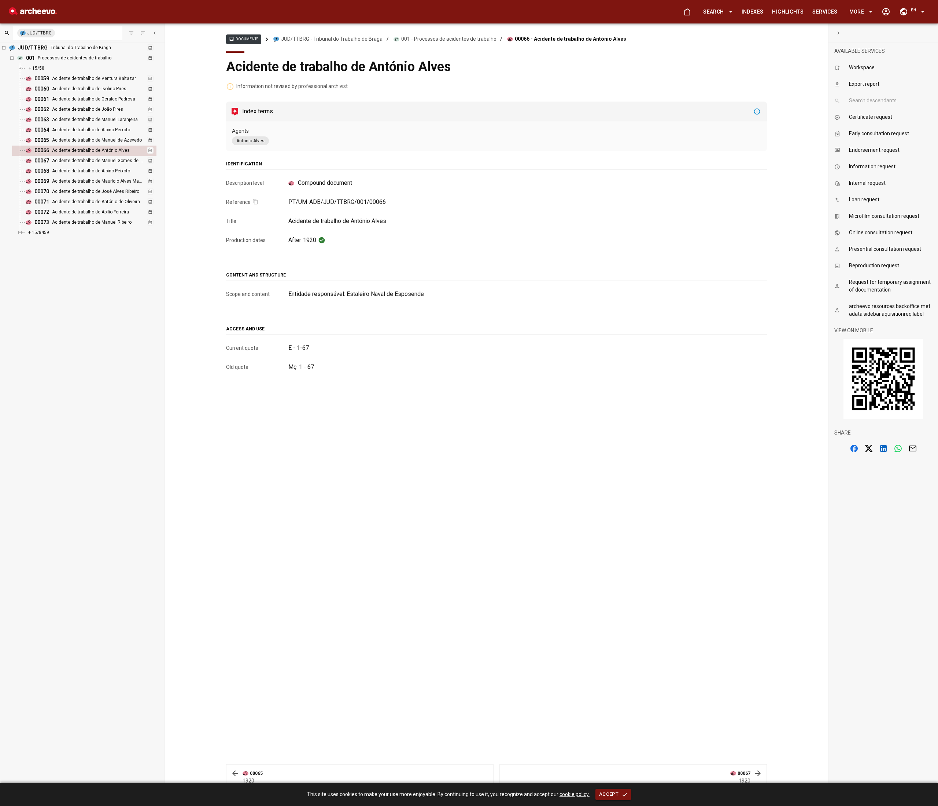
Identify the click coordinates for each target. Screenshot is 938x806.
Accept (608, 794)
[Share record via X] (868, 448)
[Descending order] (143, 33)
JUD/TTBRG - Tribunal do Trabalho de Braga (332, 39)
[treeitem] (92, 151)
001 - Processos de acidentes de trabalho (448, 39)
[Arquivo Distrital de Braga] (33, 12)
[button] (716, 12)
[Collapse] (154, 33)
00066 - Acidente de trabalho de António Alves (570, 39)
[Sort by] (131, 33)
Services (824, 12)
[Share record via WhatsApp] (898, 448)
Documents (243, 38)
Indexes (753, 12)
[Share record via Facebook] (854, 448)
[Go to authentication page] (886, 11)
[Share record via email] (912, 448)
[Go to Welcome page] (687, 11)
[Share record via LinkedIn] (883, 448)
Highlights (788, 12)
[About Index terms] (756, 111)
